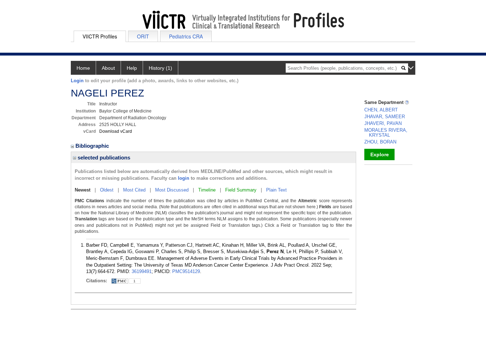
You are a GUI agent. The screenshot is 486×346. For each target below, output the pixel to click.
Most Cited (134, 190)
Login (77, 80)
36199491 (142, 271)
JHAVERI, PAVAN (383, 123)
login (183, 178)
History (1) (160, 68)
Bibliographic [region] (92, 146)
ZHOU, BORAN (380, 142)
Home (83, 68)
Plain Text (276, 190)
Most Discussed (172, 190)
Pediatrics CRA (186, 36)
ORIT (143, 36)
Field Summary (241, 190)
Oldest (106, 190)
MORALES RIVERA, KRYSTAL (385, 132)
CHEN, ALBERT (381, 109)
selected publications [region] (103, 157)
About (108, 68)
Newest (82, 190)
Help (132, 68)
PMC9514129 (186, 271)
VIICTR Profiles (100, 36)
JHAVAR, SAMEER (384, 116)
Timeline (207, 190)
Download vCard (115, 131)
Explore (379, 154)
